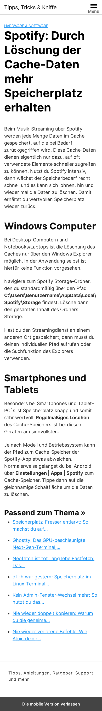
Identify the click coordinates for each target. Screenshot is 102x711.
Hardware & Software (26, 25)
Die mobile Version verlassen (51, 704)
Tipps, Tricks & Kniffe (30, 7)
